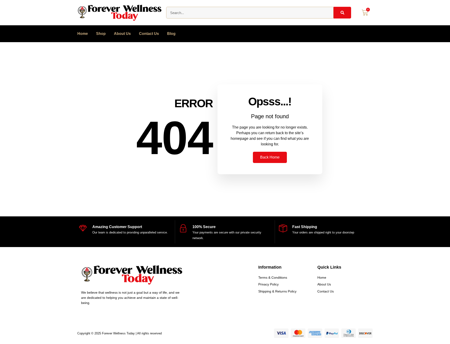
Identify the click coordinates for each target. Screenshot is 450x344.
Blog (171, 34)
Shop (101, 34)
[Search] (342, 12)
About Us (122, 34)
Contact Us (149, 34)
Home (82, 34)
